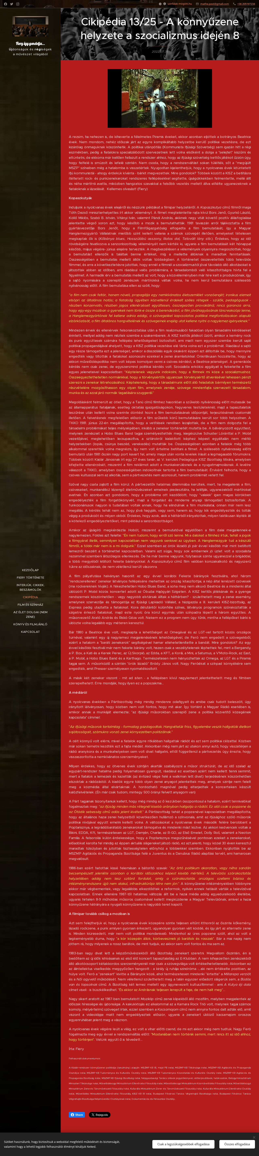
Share (79, 1114)
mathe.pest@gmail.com (214, 4)
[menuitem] (30, 570)
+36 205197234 (246, 4)
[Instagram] (17, 4)
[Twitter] (11, 4)
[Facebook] (5, 4)
